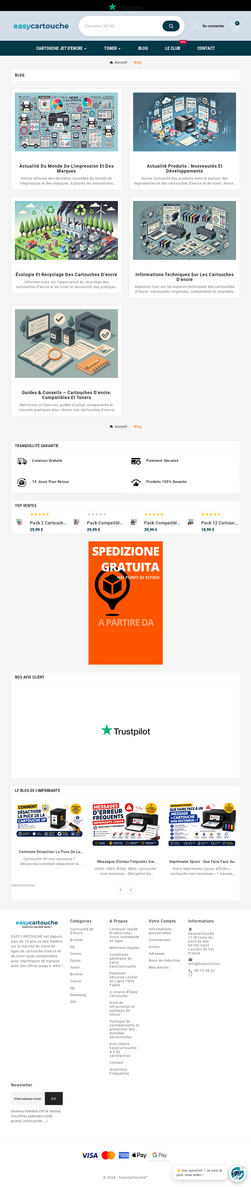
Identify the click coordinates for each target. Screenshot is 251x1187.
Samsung (78, 995)
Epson (75, 960)
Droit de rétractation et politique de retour (122, 1008)
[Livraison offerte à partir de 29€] (125, 603)
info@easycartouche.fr (208, 964)
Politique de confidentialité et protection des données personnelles (124, 1029)
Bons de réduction (164, 960)
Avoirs (154, 947)
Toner (75, 967)
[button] (13, 885)
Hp (72, 947)
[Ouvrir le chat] (237, 1173)
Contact (117, 1063)
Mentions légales (124, 948)
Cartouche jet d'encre (82, 931)
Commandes (159, 940)
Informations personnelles (160, 931)
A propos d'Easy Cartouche (124, 994)
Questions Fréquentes (119, 1071)
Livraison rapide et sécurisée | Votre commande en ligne (124, 935)
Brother (76, 940)
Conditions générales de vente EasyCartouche (123, 960)
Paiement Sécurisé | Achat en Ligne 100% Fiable (124, 979)
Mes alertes (159, 967)
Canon (75, 954)
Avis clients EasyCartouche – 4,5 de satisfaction (124, 1050)
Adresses (157, 954)
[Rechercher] (171, 26)
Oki (73, 1002)
